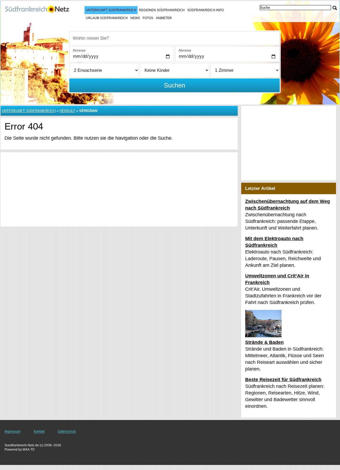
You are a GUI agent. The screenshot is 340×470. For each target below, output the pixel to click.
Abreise (184, 50)
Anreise (79, 50)
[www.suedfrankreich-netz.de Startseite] (37, 11)
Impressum (12, 431)
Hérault (67, 111)
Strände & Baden (264, 342)
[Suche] (335, 8)
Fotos (148, 18)
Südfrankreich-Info (205, 10)
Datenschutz (67, 431)
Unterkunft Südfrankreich (111, 10)
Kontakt (39, 431)
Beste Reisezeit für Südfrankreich (283, 379)
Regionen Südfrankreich (162, 10)
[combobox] (174, 38)
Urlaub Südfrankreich (107, 18)
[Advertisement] (119, 189)
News (135, 18)
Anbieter (164, 18)
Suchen (174, 85)
